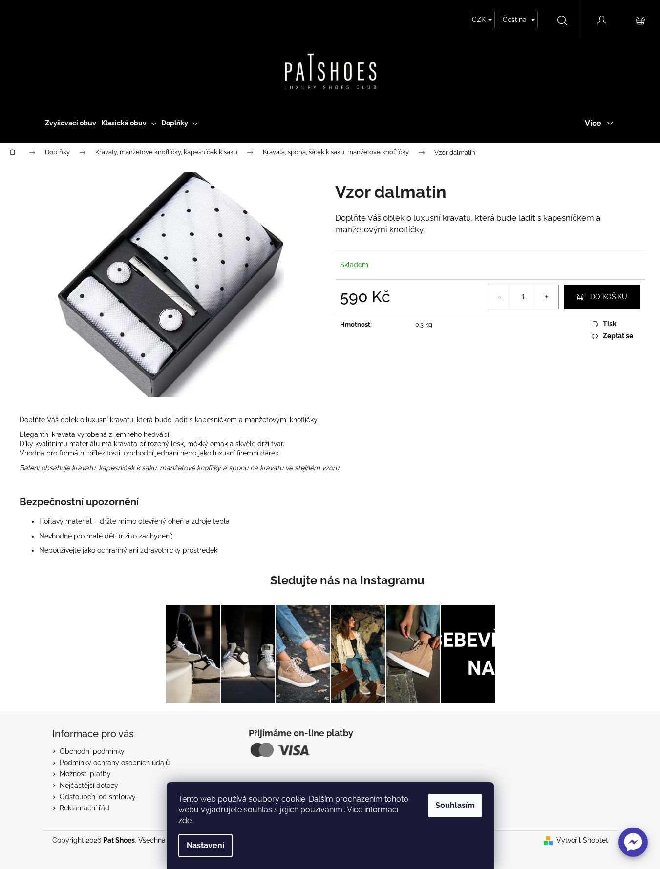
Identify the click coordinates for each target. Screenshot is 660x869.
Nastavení (205, 845)
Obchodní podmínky (92, 751)
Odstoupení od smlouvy (98, 797)
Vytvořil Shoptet (582, 840)
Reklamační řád (84, 808)
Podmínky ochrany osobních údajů (115, 762)
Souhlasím (455, 805)
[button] (633, 842)
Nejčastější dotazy (89, 785)
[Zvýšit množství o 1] (546, 297)
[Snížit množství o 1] (499, 297)
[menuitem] (71, 123)
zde (185, 820)
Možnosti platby (85, 774)
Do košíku (608, 297)
